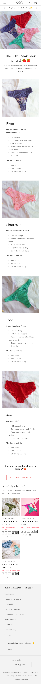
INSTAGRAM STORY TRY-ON (20, 477)
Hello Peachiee (11, 672)
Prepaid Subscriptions (13, 599)
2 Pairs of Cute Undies (27, 518)
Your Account (9, 594)
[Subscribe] (32, 649)
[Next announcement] (36, 8)
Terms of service (21, 676)
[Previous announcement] (4, 8)
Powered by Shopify (22, 672)
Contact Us (9, 625)
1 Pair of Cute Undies (8, 518)
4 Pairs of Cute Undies (8, 561)
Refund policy (34, 672)
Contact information (21, 679)
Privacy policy (10, 676)
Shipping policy (32, 676)
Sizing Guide (9, 604)
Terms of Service (11, 620)
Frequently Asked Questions (15, 614)
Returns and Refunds (12, 609)
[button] (4, 2)
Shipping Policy (10, 630)
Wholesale (8, 635)
